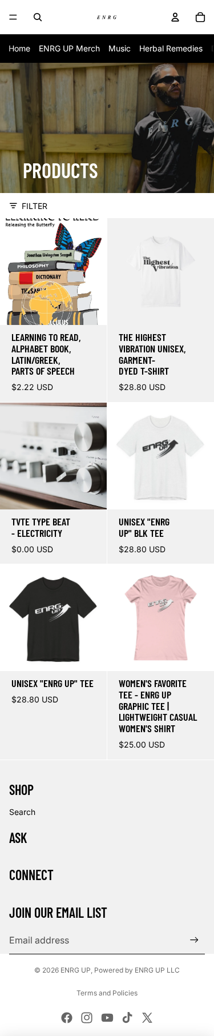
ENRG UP (75, 970)
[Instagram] (87, 1018)
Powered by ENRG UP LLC (137, 970)
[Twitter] (147, 1018)
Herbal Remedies (171, 48)
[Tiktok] (127, 1018)
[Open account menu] (175, 17)
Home (19, 48)
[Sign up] (194, 940)
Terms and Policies (107, 993)
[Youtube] (107, 1018)
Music (119, 48)
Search (22, 812)
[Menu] (13, 17)
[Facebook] (67, 1018)
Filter (34, 206)
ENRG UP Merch (69, 48)
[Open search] (37, 17)
